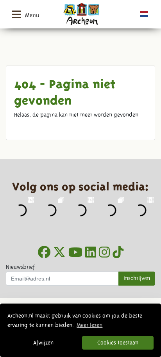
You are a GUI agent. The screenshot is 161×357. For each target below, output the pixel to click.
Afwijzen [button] (43, 342)
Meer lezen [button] (89, 325)
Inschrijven (136, 278)
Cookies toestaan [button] (117, 342)
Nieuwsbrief (20, 267)
